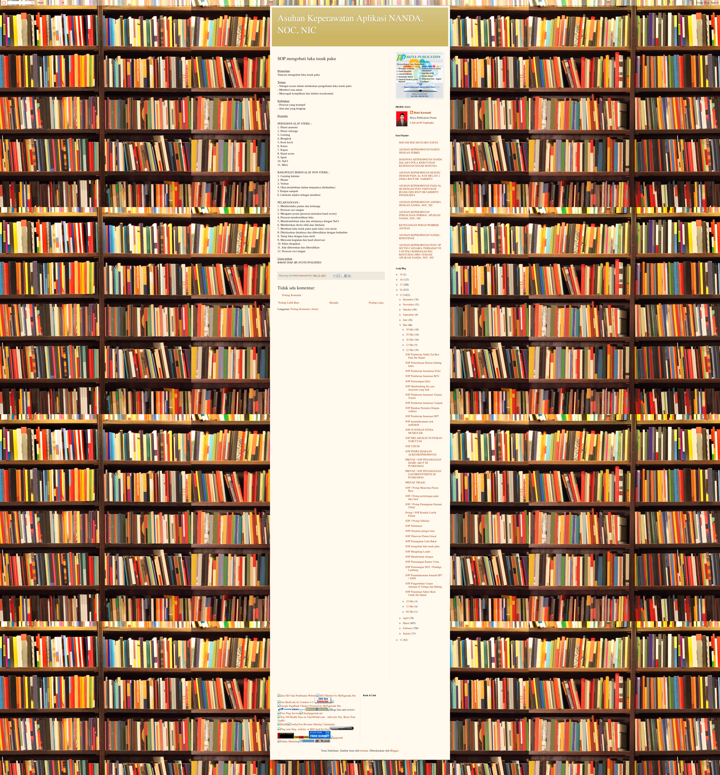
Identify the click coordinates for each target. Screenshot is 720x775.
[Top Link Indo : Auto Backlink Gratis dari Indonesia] (301, 737)
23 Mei (410, 345)
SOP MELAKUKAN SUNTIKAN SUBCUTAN (423, 439)
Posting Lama (376, 302)
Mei (405, 325)
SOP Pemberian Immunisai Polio (423, 371)
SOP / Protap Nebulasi (417, 520)
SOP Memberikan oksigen (419, 556)
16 (401, 289)
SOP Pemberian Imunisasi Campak (423, 403)
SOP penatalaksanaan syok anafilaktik (419, 423)
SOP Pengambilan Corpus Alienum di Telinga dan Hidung (423, 585)
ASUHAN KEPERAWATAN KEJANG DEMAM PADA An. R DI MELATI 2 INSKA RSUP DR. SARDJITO (419, 176)
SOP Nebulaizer (413, 526)
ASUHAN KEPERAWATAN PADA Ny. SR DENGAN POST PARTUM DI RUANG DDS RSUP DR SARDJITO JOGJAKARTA (420, 190)
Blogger (394, 750)
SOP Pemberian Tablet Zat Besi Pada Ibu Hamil (422, 356)
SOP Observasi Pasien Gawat (420, 536)
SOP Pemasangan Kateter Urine (422, 561)
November (409, 304)
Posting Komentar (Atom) (304, 309)
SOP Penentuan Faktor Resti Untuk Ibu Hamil (420, 593)
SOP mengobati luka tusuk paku (422, 546)
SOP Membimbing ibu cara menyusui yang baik (419, 387)
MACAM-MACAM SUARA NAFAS (418, 142)
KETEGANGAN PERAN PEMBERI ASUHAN (419, 226)
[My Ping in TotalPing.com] (322, 741)
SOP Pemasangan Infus (417, 381)
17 (401, 284)
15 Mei (410, 606)
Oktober (407, 309)
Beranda (334, 302)
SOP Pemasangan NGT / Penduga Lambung (423, 568)
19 (401, 274)
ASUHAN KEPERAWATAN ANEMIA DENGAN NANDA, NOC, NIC (420, 203)
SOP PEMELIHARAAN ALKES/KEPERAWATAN (420, 452)
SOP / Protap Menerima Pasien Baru (421, 489)
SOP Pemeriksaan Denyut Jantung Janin (423, 364)
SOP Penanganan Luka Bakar (421, 541)
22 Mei (410, 350)
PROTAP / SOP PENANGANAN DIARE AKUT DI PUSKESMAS (423, 463)
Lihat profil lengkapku (422, 122)
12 (401, 295)
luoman (364, 750)
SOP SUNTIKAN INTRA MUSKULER (419, 431)
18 (401, 279)
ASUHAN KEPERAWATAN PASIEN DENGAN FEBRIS (419, 151)
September (409, 314)
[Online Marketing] (288, 741)
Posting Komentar (291, 295)
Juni (405, 320)
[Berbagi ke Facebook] (346, 276)
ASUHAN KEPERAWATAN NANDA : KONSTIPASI (420, 236)
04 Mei (410, 611)
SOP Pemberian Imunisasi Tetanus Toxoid (423, 396)
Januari (407, 633)
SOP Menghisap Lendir (417, 551)
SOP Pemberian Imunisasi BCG (422, 376)
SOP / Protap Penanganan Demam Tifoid (423, 505)
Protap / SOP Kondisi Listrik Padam (420, 514)
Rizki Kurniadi (422, 113)
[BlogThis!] (338, 276)
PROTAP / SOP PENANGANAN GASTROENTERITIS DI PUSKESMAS (423, 474)
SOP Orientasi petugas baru (420, 531)
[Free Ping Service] (288, 713)
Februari (408, 628)
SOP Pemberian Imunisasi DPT (422, 416)
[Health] (282, 724)
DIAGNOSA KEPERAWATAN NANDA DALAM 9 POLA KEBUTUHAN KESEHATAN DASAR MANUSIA (420, 162)
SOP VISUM (412, 446)
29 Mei (410, 334)
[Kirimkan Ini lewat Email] (335, 276)
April (406, 618)
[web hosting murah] (336, 737)
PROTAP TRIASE (415, 482)
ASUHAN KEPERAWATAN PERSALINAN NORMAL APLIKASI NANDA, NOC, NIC (419, 215)
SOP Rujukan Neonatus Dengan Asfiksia (422, 409)
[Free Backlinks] (321, 709)
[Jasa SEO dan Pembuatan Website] (297, 695)
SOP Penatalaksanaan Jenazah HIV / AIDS (423, 576)
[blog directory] (306, 741)
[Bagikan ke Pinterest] (349, 276)
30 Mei (410, 329)
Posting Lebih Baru (288, 302)
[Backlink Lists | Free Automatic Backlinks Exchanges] (311, 709)
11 (401, 640)
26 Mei (410, 339)
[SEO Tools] (286, 737)
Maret (406, 623)
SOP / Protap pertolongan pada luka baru (421, 497)
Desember (408, 299)
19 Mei (410, 601)
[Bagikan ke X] (342, 276)
